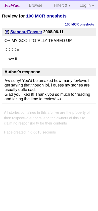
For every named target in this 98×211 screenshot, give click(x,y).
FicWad (12, 5)
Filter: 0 (60, 5)
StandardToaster (26, 32)
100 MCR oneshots (46, 16)
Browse (35, 5)
